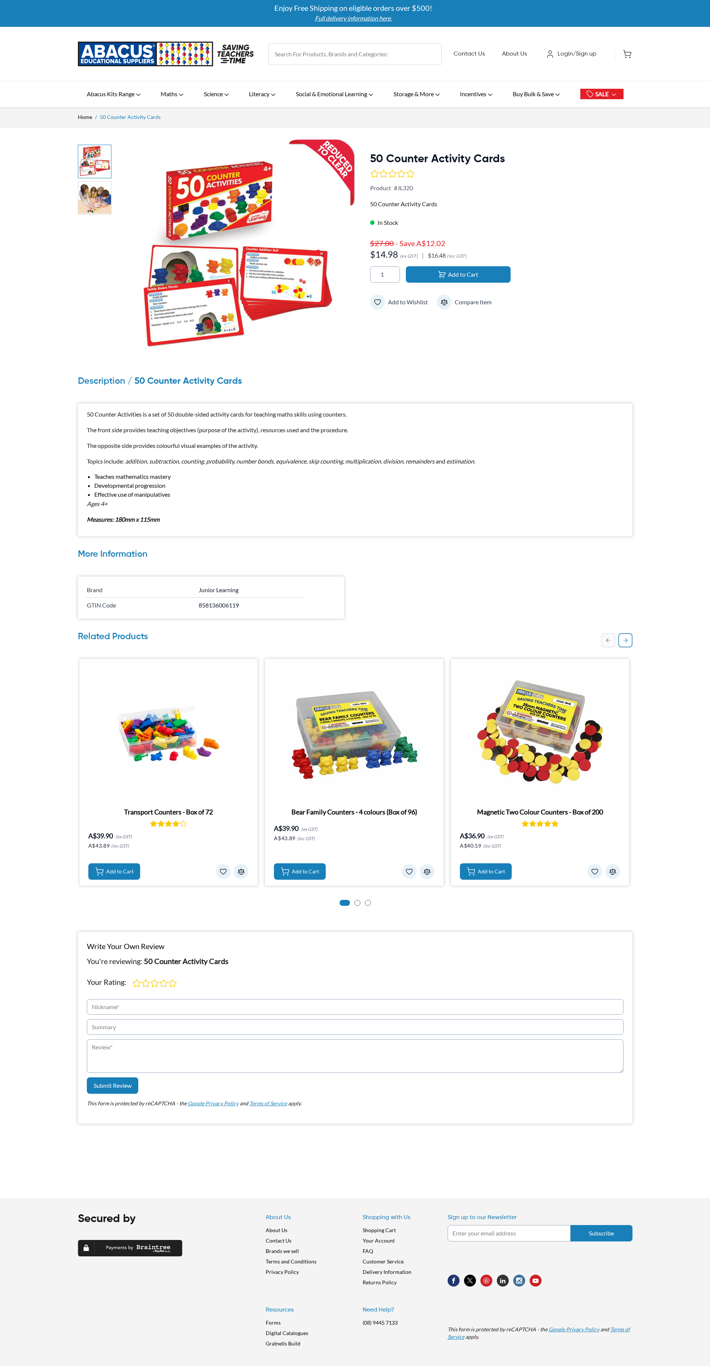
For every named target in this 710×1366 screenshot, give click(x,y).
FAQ (368, 1251)
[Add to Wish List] (377, 302)
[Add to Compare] (444, 302)
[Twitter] (470, 1281)
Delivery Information (387, 1272)
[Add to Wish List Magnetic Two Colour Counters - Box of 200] (594, 871)
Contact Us (469, 54)
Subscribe (601, 1233)
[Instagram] (519, 1281)
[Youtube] (536, 1281)
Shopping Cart (379, 1230)
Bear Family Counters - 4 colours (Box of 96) (354, 812)
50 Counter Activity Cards (130, 117)
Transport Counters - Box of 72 (168, 812)
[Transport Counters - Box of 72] (168, 732)
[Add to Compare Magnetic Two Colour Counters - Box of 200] (612, 871)
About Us (514, 54)
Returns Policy (380, 1282)
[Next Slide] (625, 640)
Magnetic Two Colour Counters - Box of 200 (540, 812)
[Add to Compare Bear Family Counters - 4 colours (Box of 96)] (427, 871)
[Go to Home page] (166, 54)
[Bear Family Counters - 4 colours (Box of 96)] (354, 732)
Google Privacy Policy (213, 1103)
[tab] (345, 903)
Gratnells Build (283, 1343)
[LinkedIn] (503, 1281)
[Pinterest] (486, 1281)
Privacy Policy (282, 1272)
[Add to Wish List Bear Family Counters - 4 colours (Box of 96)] (409, 871)
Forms (273, 1322)
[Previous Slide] (608, 640)
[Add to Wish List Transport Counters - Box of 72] (223, 871)
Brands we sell (282, 1251)
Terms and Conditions (291, 1261)
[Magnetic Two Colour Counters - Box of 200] (540, 732)
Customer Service (383, 1261)
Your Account (379, 1240)
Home (85, 117)
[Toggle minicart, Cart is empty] (623, 54)
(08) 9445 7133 (380, 1322)
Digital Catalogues (287, 1333)
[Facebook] (454, 1281)
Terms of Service (268, 1103)
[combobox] (354, 54)
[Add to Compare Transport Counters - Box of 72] (241, 871)
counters (334, 414)
